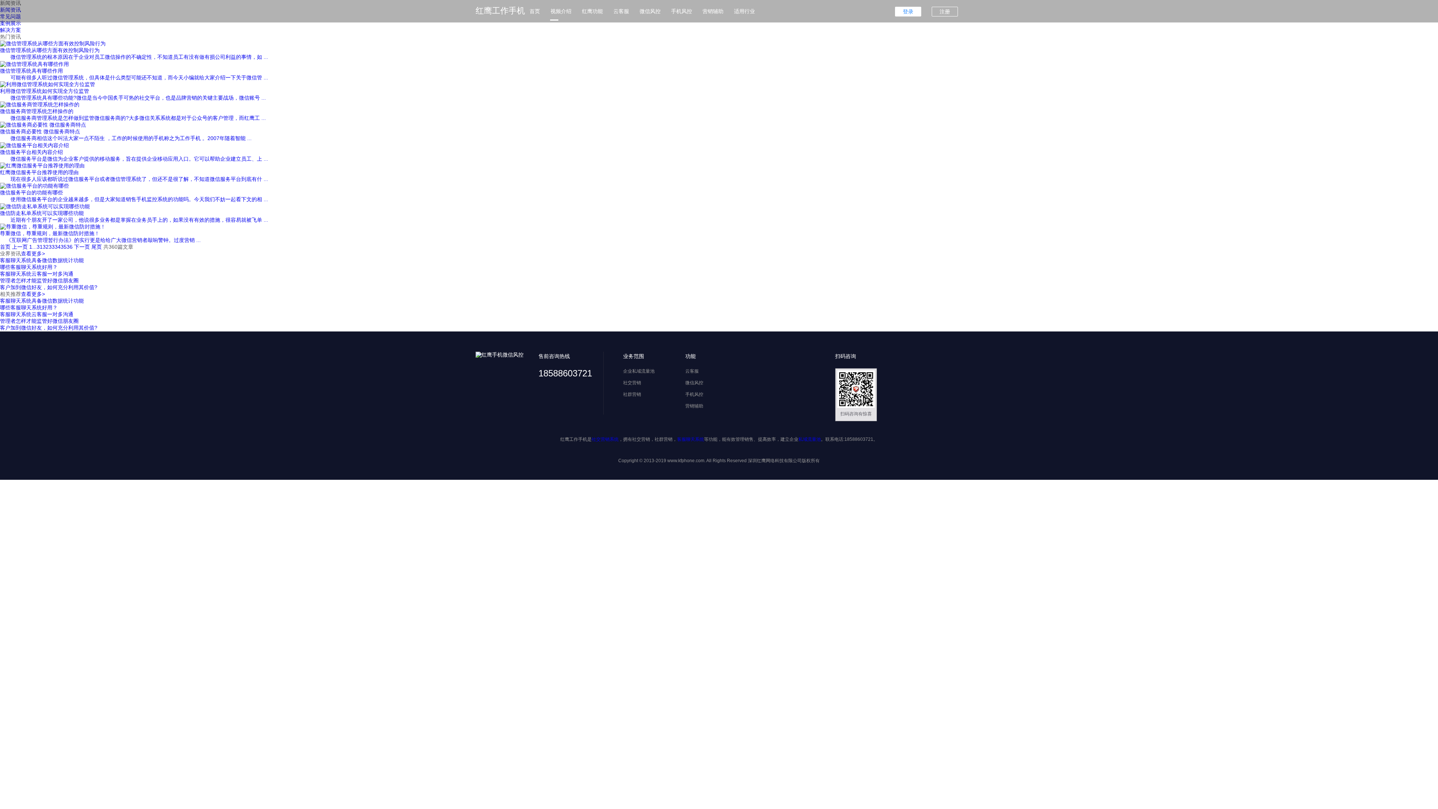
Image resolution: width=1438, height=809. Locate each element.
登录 (908, 12)
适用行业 (744, 11)
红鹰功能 (592, 11)
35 (64, 247)
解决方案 (10, 30)
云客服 (621, 11)
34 (58, 247)
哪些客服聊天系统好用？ (29, 267)
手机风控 (681, 11)
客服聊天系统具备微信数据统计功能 (42, 260)
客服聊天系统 (690, 439)
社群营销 (632, 394)
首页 (535, 11)
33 (52, 247)
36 (70, 247)
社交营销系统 (605, 439)
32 (46, 247)
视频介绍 (560, 11)
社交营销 (632, 382)
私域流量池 (809, 439)
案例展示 (10, 23)
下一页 (82, 247)
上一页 (20, 247)
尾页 (96, 247)
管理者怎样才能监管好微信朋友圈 (39, 281)
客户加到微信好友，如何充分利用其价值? (48, 287)
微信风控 (650, 11)
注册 (945, 12)
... (34, 247)
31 (40, 247)
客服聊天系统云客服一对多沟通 (36, 274)
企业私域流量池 (639, 371)
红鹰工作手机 (500, 10)
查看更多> (33, 254)
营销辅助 (713, 11)
